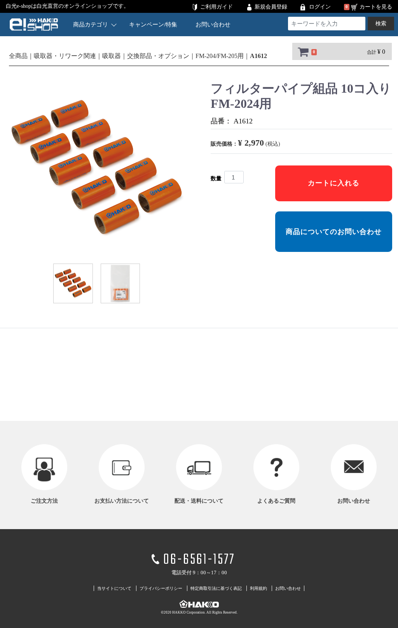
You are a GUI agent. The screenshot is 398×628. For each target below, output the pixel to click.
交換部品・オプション (158, 56)
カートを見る (376, 7)
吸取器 (111, 56)
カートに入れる (334, 183)
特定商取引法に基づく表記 (216, 588)
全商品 (18, 56)
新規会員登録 (271, 7)
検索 (380, 23)
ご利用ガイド (216, 7)
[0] (302, 51)
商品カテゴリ (90, 24)
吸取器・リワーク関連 (65, 56)
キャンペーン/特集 (153, 24)
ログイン (320, 7)
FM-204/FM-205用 (220, 56)
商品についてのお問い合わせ (334, 232)
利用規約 (258, 588)
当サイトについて (114, 588)
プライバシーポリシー (161, 588)
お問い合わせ (213, 24)
